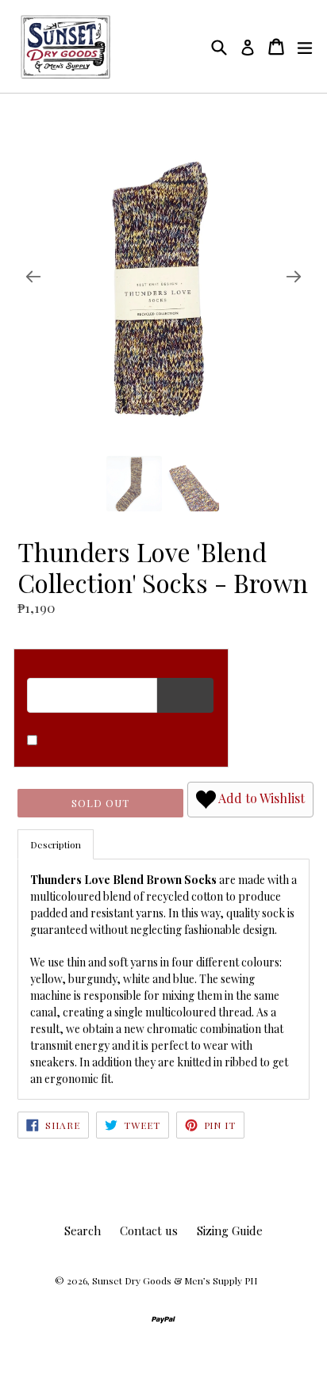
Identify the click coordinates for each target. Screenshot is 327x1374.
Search (82, 1230)
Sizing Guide (230, 1230)
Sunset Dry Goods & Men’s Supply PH (174, 1280)
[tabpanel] (163, 979)
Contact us (149, 1230)
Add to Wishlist (260, 798)
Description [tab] (55, 844)
